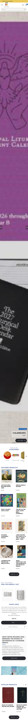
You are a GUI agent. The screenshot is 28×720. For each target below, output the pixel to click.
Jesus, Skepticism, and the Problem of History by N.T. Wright (21, 563)
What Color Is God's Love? (5, 510)
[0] (26, 4)
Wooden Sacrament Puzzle (4, 536)
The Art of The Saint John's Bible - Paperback (20, 511)
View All (13, 574)
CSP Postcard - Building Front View (6, 486)
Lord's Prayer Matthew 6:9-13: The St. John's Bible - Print (21, 537)
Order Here (14, 658)
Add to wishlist (13, 627)
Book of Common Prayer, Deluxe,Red (8, 705)
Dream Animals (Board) (21, 485)
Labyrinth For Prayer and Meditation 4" (5, 562)
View (13, 622)
